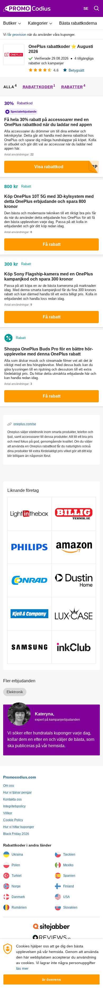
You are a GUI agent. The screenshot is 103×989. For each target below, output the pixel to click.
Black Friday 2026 (16, 834)
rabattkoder (38, 86)
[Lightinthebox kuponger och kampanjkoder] (29, 513)
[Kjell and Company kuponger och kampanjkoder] (29, 613)
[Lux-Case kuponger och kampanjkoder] (74, 613)
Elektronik (15, 692)
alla (8, 86)
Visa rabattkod (48, 166)
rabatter (72, 86)
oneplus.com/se (24, 424)
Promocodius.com (19, 777)
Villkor (7, 813)
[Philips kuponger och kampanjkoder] (29, 547)
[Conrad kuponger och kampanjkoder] (29, 580)
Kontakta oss (12, 799)
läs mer (22, 968)
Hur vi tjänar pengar (17, 792)
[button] (14, 23)
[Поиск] (96, 8)
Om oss (8, 785)
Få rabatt (51, 244)
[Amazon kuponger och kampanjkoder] (74, 547)
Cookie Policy (13, 820)
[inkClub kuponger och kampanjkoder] (74, 647)
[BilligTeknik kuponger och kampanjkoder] (74, 513)
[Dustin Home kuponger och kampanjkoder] (74, 580)
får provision (16, 35)
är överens (51, 979)
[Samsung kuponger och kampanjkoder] (29, 647)
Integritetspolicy (14, 806)
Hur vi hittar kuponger (18, 827)
